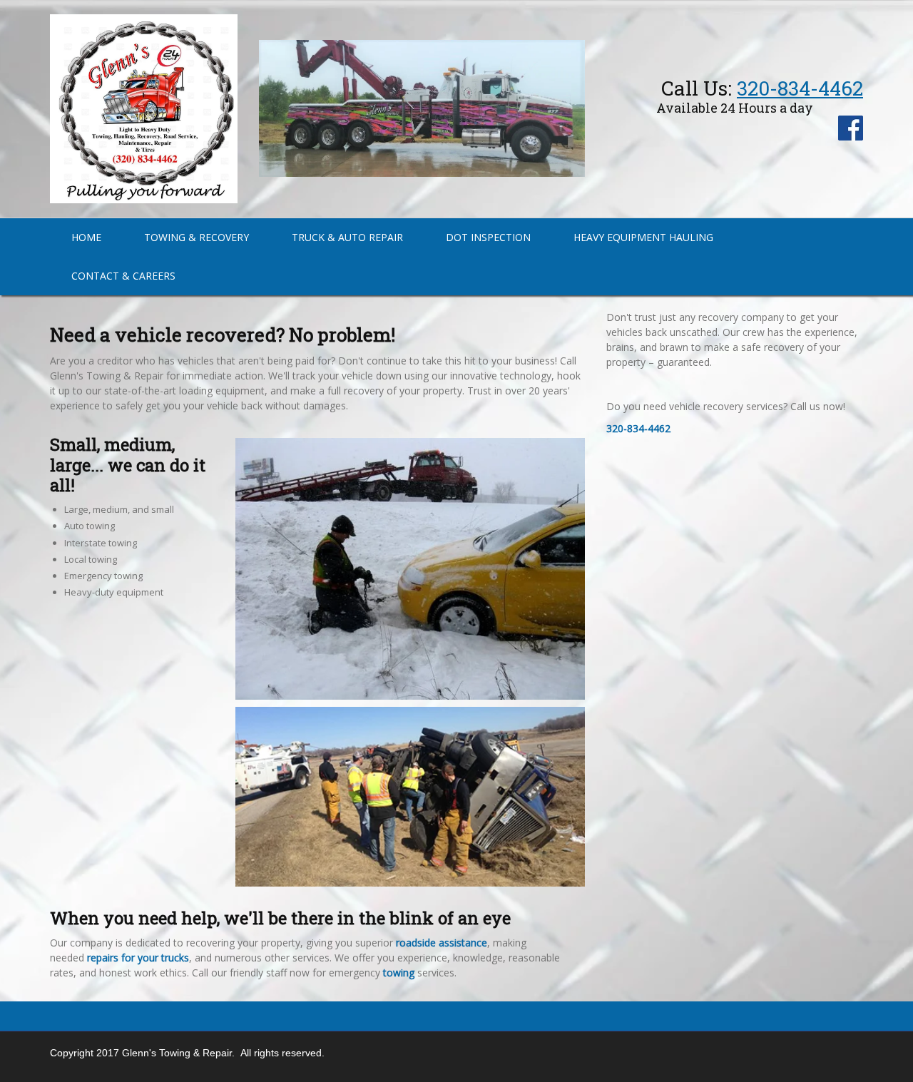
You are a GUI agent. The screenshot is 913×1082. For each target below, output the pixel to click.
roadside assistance (441, 942)
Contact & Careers (123, 275)
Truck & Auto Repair (347, 237)
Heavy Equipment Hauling (643, 237)
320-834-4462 (800, 88)
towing (398, 972)
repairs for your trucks (138, 957)
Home (86, 237)
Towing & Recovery (196, 237)
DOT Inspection (488, 237)
